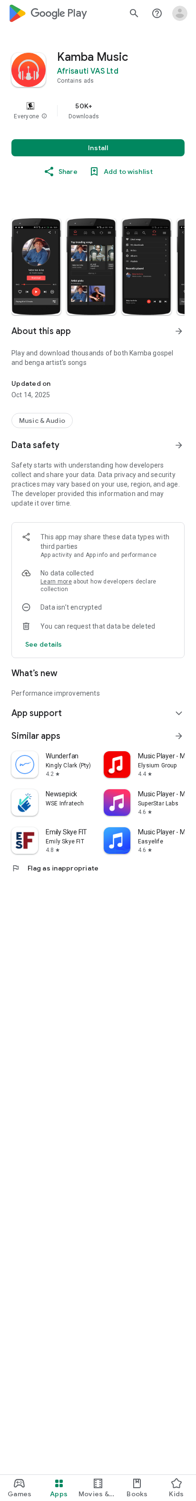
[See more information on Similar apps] (178, 736)
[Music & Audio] (42, 420)
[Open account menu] (179, 13)
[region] (98, 110)
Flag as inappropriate (54, 868)
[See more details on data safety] (43, 644)
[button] (44, 116)
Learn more (56, 581)
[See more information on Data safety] (178, 445)
